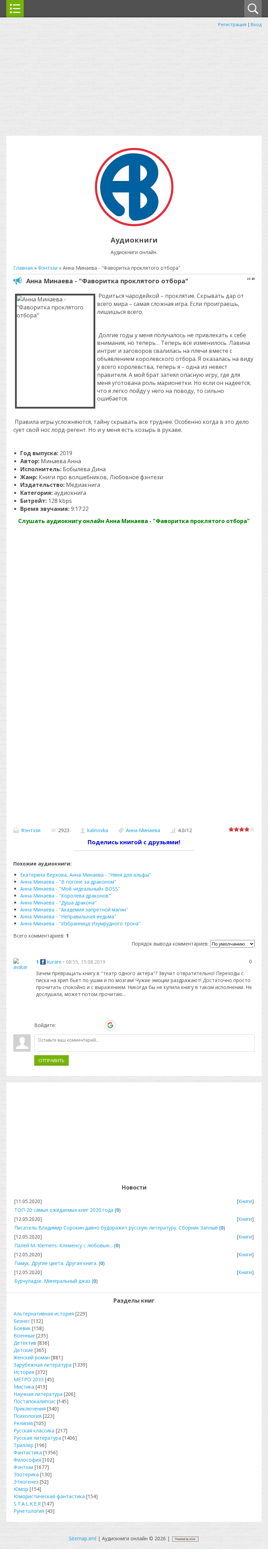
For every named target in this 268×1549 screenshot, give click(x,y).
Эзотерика (26, 1474)
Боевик (22, 1328)
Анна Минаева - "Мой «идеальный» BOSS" (70, 888)
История (24, 1372)
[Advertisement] (134, 80)
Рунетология (29, 1511)
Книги (245, 1201)
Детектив (25, 1342)
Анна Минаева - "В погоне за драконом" (68, 881)
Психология (28, 1416)
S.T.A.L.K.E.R (27, 1503)
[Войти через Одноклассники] (122, 1025)
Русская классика (34, 1430)
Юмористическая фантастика (49, 1496)
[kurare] (22, 964)
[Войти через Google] (110, 1025)
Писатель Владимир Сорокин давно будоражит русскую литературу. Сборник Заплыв (116, 1227)
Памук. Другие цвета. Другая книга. (55, 1263)
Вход (256, 24)
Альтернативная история (44, 1313)
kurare (54, 961)
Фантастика (28, 1452)
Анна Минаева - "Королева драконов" (65, 895)
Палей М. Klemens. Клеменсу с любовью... (63, 1245)
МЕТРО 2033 (29, 1379)
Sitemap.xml (82, 1538)
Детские (23, 1350)
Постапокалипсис (34, 1401)
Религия (23, 1423)
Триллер (24, 1445)
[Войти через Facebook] (86, 1025)
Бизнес (22, 1321)
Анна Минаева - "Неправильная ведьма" (68, 916)
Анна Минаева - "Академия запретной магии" (74, 909)
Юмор (21, 1489)
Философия (27, 1459)
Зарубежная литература (43, 1364)
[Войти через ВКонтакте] (74, 1025)
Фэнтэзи (30, 830)
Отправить (51, 1060)
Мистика (24, 1386)
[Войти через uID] (62, 1025)
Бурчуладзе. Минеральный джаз (52, 1281)
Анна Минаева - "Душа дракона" (58, 902)
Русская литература (37, 1438)
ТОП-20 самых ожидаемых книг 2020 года (63, 1210)
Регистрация (232, 24)
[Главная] (134, 224)
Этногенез (26, 1481)
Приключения (30, 1408)
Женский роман (32, 1357)
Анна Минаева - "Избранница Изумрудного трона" (80, 923)
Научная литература (38, 1394)
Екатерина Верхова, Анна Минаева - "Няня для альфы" (85, 874)
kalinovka (97, 830)
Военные (24, 1335)
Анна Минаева (143, 830)
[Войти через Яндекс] (98, 1025)
